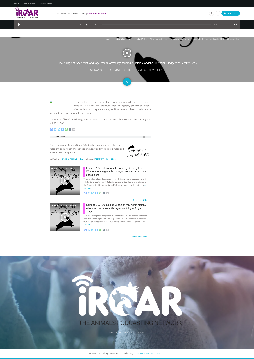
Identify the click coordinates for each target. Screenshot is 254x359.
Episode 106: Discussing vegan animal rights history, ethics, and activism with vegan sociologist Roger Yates (116, 208)
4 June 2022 (146, 70)
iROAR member (119, 39)
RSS (81, 158)
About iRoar (29, 3)
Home (16, 3)
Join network (45, 3)
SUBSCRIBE (230, 13)
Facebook (111, 158)
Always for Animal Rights (137, 39)
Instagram (99, 158)
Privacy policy (122, 333)
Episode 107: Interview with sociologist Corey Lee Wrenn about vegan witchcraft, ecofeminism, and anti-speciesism (116, 171)
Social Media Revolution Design (148, 353)
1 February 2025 (140, 200)
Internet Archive (69, 158)
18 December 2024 (139, 236)
